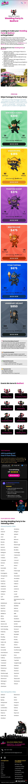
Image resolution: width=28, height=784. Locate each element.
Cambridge (17, 552)
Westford (16, 673)
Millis (15, 613)
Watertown (4, 668)
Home (2, 763)
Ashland (16, 534)
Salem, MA (3, 642)
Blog (2, 773)
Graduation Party (19, 772)
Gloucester (17, 576)
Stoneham (16, 652)
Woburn (16, 683)
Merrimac (3, 611)
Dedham (16, 563)
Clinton (16, 557)
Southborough (17, 650)
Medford (3, 608)
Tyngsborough (17, 663)
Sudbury (3, 657)
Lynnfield (16, 596)
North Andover (4, 626)
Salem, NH (3, 715)
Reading (3, 637)
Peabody (3, 631)
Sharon (16, 644)
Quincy (2, 634)
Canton (3, 555)
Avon (2, 537)
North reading (4, 629)
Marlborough (17, 603)
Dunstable (3, 568)
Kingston (16, 705)
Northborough (17, 626)
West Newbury (4, 676)
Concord (16, 560)
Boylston (16, 547)
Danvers (3, 563)
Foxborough (17, 570)
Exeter (15, 700)
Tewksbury (3, 660)
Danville (3, 697)
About (2, 765)
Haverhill (16, 581)
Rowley (16, 639)
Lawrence (16, 589)
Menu (2, 769)
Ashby (2, 534)
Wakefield (3, 665)
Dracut (15, 565)
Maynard (3, 605)
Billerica (16, 542)
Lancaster (3, 589)
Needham (16, 618)
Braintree (3, 550)
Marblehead (4, 603)
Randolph (16, 634)
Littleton (3, 594)
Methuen (16, 611)
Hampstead (4, 702)
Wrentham (3, 686)
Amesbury (16, 529)
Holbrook (3, 583)
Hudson (3, 705)
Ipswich (16, 586)
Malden (2, 599)
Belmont (16, 539)
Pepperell (16, 631)
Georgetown (4, 576)
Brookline (16, 550)
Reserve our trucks (5, 777)
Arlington (16, 531)
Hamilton (3, 581)
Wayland (16, 668)
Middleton (3, 613)
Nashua (16, 707)
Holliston (16, 583)
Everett (2, 570)
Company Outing (19, 766)
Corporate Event (19, 768)
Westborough (4, 673)
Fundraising (18, 770)
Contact (3, 775)
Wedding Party (19, 778)
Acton (2, 529)
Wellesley (3, 670)
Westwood (3, 678)
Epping (2, 700)
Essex (15, 568)
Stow (15, 655)
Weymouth (17, 678)
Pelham (16, 710)
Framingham (4, 573)
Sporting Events (19, 776)
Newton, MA (4, 624)
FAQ (2, 771)
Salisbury (16, 642)
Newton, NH (4, 710)
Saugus (3, 644)
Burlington (3, 552)
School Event (18, 774)
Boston (2, 544)
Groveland (16, 578)
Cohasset (3, 560)
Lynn (2, 596)
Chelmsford (17, 555)
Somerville (3, 650)
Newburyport (17, 621)
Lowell (15, 594)
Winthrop (3, 683)
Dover (2, 565)
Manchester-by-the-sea (19, 600)
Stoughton (3, 655)
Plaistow (3, 713)
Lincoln (15, 591)
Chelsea (3, 557)
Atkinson (3, 694)
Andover (3, 531)
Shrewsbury (17, 647)
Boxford (3, 547)
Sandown (16, 715)
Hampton (16, 702)
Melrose (16, 608)
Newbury (3, 621)
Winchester (17, 681)
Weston (16, 676)
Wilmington (4, 681)
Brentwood (17, 694)
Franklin (16, 573)
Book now (14, 144)
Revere (16, 637)
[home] (5, 2)
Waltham (16, 665)
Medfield (16, 605)
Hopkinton (3, 586)
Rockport (3, 639)
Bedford (3, 539)
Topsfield (16, 660)
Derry (15, 697)
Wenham (16, 670)
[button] (25, 3)
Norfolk (15, 624)
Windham (3, 718)
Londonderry (4, 707)
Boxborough (17, 544)
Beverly (2, 542)
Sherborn (3, 647)
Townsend (3, 663)
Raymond (16, 713)
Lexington (3, 591)
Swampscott (17, 657)
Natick (2, 618)
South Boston (4, 652)
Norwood (16, 629)
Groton (2, 578)
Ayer (15, 537)
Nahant (16, 616)
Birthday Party (18, 764)
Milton (2, 616)
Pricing (2, 767)
